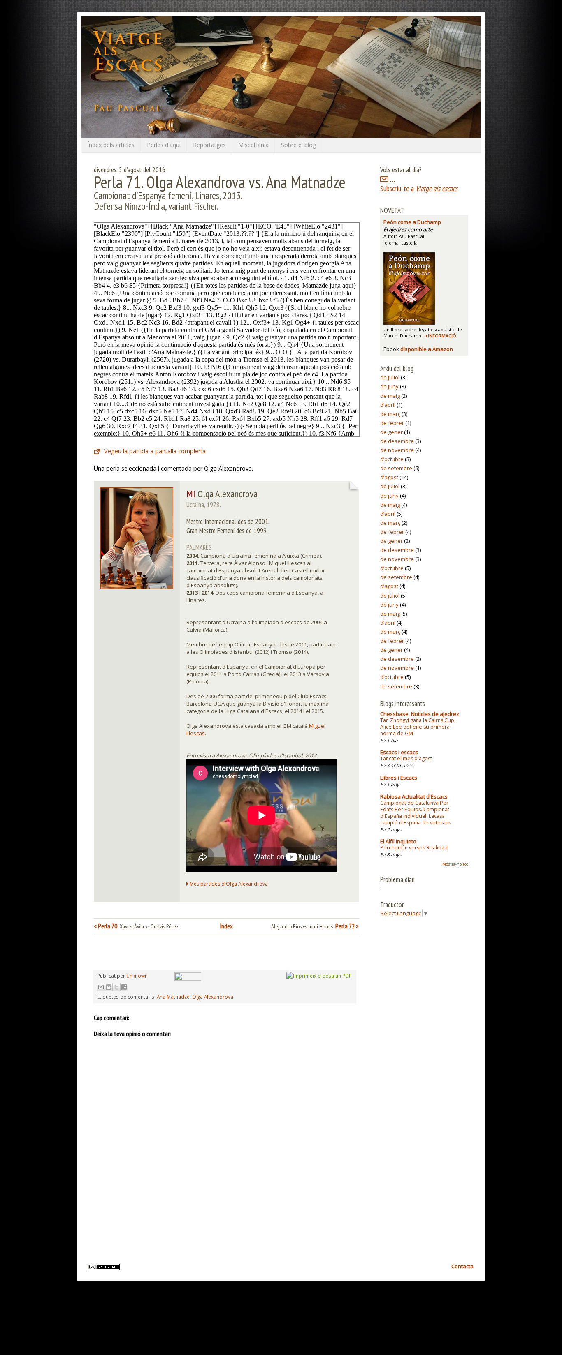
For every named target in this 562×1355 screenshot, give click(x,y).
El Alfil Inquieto (398, 841)
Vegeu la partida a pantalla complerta (155, 451)
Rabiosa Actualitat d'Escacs (414, 796)
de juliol (389, 377)
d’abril (387, 405)
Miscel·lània (253, 145)
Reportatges (209, 145)
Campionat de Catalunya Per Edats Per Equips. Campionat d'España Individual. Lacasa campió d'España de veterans (415, 812)
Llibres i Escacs (398, 777)
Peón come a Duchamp (412, 222)
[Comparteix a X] (116, 987)
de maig (390, 395)
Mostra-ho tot (455, 864)
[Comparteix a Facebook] (124, 987)
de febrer (392, 423)
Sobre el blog (298, 145)
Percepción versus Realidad (414, 847)
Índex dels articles (111, 145)
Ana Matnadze (173, 996)
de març (390, 414)
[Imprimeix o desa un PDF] (318, 976)
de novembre (397, 450)
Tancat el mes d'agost (406, 758)
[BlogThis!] (109, 987)
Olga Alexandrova (212, 996)
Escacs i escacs (399, 752)
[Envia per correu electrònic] (101, 987)
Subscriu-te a (418, 188)
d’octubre (392, 459)
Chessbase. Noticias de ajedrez (419, 714)
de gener (391, 432)
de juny (389, 386)
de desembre (397, 441)
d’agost (389, 477)
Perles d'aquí (164, 145)
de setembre (396, 468)
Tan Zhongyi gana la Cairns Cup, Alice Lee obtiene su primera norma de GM (417, 727)
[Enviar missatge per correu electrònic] (186, 975)
